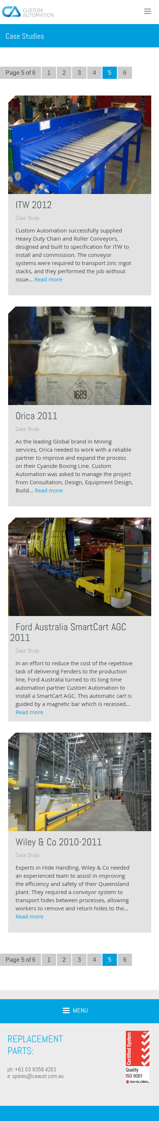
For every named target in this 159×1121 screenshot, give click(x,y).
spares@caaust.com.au (38, 1076)
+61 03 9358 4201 (36, 1069)
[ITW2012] (33, 204)
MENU (80, 1010)
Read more (48, 279)
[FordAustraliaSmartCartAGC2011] (69, 631)
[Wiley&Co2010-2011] (59, 842)
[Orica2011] (36, 415)
